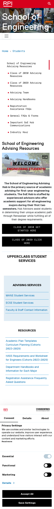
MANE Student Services (20, 295)
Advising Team (19, 92)
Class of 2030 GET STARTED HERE (27, 229)
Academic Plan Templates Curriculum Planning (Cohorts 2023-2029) (23, 344)
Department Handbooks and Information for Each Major (22, 368)
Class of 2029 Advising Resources (25, 84)
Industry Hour (19, 132)
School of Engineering (25, 21)
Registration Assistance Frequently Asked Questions (26, 380)
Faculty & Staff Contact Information (26, 310)
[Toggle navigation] (6, 36)
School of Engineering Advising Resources (21, 65)
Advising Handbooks (22, 99)
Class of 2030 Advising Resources (25, 75)
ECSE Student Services (19, 302)
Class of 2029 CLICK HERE (27, 241)
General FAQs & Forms (24, 115)
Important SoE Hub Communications (22, 124)
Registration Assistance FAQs (20, 108)
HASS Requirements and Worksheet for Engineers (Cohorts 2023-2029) (27, 357)
